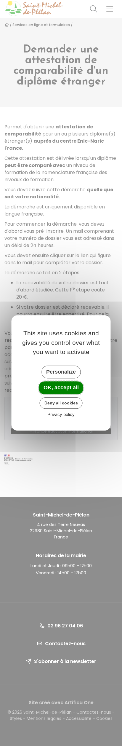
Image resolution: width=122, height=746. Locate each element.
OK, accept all (61, 387)
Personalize (61, 372)
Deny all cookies (61, 403)
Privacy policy (61, 414)
